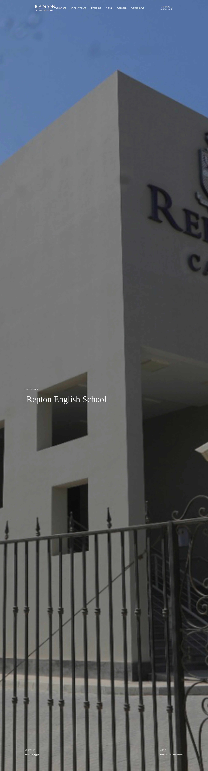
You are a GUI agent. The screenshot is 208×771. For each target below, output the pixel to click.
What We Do (78, 7)
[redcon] (42, 5)
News (109, 7)
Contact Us (137, 7)
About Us (60, 7)
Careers (121, 7)
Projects (96, 7)
